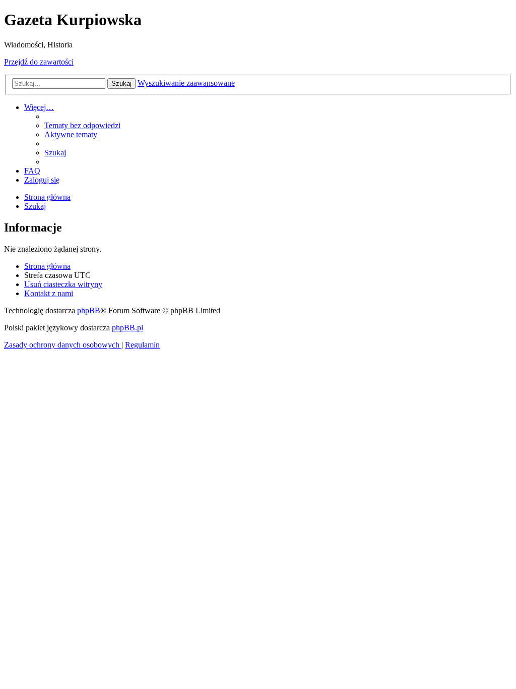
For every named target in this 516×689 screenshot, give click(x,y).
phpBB (88, 310)
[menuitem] (82, 125)
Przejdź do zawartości (39, 62)
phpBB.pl (127, 327)
